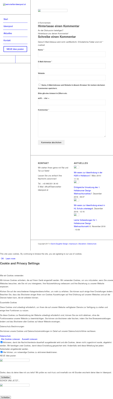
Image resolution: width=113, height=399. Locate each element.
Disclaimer (82, 243)
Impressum (73, 243)
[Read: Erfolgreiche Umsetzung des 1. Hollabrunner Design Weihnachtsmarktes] (76, 182)
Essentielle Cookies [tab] (8, 302)
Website (41, 73)
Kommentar (43, 110)
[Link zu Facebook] (7, 59)
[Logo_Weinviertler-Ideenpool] (15, 7)
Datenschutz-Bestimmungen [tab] (12, 326)
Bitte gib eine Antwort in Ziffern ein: (52, 93)
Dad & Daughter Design (59, 243)
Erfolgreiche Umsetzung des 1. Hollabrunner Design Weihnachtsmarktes (87, 190)
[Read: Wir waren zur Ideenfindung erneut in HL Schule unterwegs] (76, 200)
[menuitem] (15, 19)
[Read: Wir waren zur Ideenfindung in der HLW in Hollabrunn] (76, 167)
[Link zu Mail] (23, 59)
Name (41, 50)
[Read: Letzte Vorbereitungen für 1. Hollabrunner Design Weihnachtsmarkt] (76, 215)
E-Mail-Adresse (45, 61)
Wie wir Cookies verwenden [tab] (11, 275)
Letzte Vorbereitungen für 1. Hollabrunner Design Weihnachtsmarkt (85, 223)
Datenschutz (92, 243)
